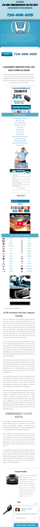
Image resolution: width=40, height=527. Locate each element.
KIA (11, 251)
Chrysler (29, 263)
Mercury (11, 243)
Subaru (11, 258)
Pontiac (29, 246)
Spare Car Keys (20, 134)
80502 (10, 308)
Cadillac (29, 251)
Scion (29, 258)
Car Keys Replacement (20, 123)
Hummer (29, 266)
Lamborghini (29, 268)
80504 (18, 308)
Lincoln (29, 238)
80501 (6, 308)
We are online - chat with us (26, 525)
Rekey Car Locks (20, 120)
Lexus (10, 263)
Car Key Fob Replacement (20, 140)
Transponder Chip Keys (20, 138)
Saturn (11, 256)
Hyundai (29, 243)
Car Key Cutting (20, 132)
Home (7, 54)
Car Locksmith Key (8, 433)
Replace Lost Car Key (20, 125)
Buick (29, 241)
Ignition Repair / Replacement (20, 136)
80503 (14, 308)
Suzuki (11, 268)
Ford (11, 238)
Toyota (29, 248)
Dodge (11, 271)
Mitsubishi (29, 271)
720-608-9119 (20, 14)
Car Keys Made (20, 129)
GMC (11, 253)
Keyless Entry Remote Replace (20, 143)
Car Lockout (20, 127)
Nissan (11, 266)
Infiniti (29, 253)
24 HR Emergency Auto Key (20, 118)
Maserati (29, 256)
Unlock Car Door (20, 145)
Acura (10, 248)
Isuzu (29, 261)
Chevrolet (10, 246)
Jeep (11, 241)
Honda (11, 261)
